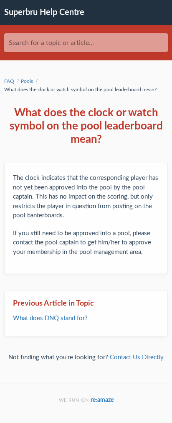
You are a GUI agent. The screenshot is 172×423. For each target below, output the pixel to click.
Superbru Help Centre (44, 12)
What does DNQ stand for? (50, 318)
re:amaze (102, 400)
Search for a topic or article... (51, 43)
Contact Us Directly (137, 357)
